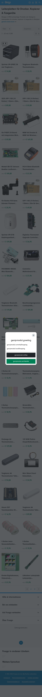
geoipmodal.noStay (21, 355)
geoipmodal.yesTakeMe (21, 361)
